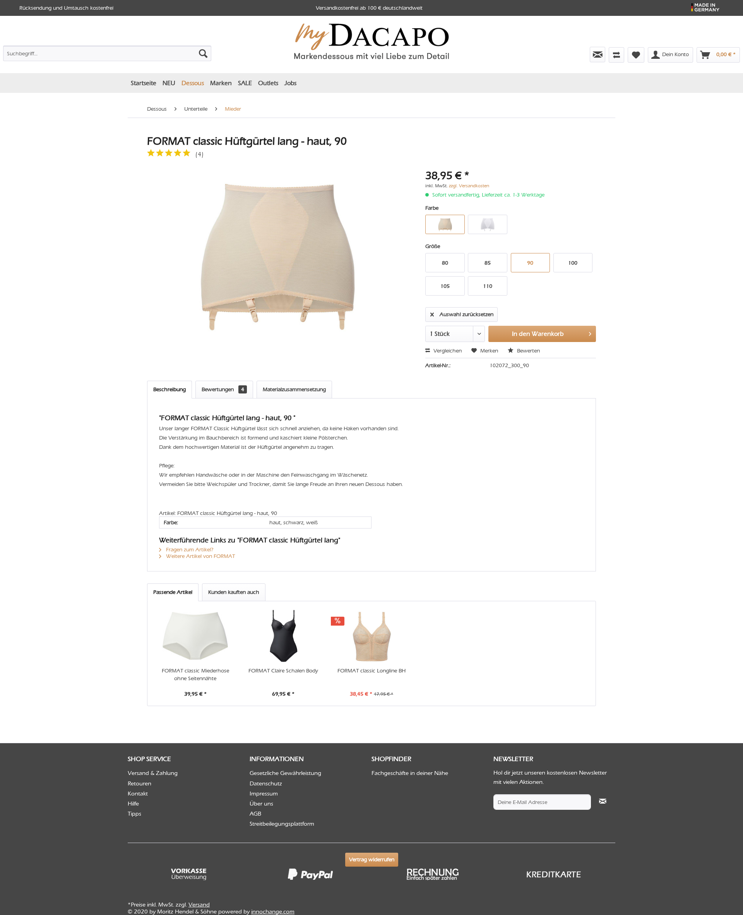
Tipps (134, 813)
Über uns (261, 803)
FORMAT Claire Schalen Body (283, 670)
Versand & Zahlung (153, 773)
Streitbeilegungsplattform (282, 823)
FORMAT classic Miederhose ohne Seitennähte (195, 674)
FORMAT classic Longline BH (371, 670)
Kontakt (138, 793)
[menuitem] (107, 52)
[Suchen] (203, 53)
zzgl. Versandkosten (469, 185)
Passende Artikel (172, 592)
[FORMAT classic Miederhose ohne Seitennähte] (195, 636)
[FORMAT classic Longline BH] (371, 636)
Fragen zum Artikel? (189, 549)
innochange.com (272, 911)
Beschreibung (169, 389)
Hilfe (133, 803)
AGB (255, 813)
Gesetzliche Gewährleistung (285, 773)
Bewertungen (223, 389)
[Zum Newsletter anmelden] (597, 54)
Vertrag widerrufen (371, 859)
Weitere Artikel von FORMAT (199, 556)
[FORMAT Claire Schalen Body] (283, 636)
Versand (199, 904)
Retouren (139, 783)
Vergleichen (447, 350)
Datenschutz (266, 783)
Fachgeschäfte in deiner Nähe (410, 773)
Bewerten (527, 350)
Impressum (264, 793)
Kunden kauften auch (233, 592)
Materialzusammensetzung (294, 389)
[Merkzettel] (636, 55)
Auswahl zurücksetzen (466, 314)
